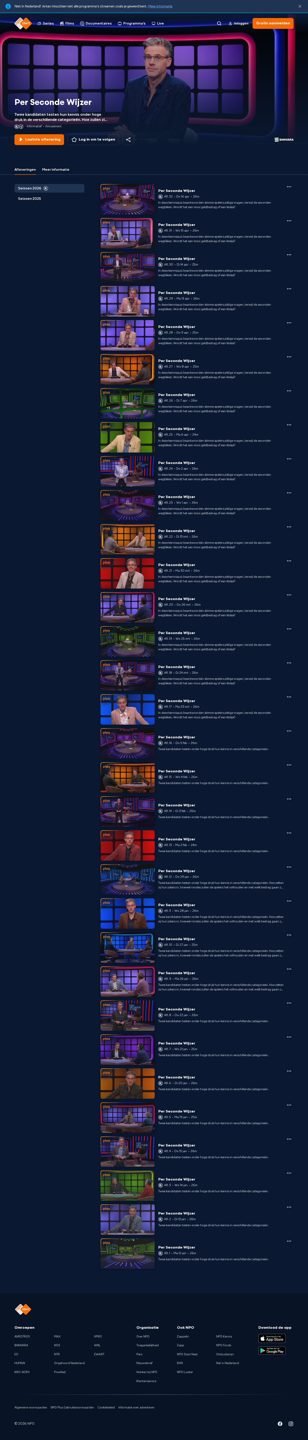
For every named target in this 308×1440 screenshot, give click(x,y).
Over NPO (142, 1336)
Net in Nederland (227, 1363)
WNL (97, 1345)
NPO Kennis (224, 1336)
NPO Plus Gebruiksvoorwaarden (72, 1407)
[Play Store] (271, 1351)
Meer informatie (160, 6)
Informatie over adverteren (136, 1407)
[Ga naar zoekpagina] (219, 23)
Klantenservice (146, 1381)
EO (16, 1354)
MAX (57, 1336)
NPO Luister (185, 1372)
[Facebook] (280, 1424)
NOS (57, 1345)
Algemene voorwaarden (30, 1407)
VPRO (98, 1336)
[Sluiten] (300, 6)
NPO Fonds (223, 1345)
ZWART (99, 1354)
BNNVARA (21, 1345)
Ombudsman (225, 1354)
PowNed (60, 1372)
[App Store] (271, 1338)
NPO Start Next (187, 1354)
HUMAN (19, 1363)
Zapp (180, 1345)
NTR (57, 1354)
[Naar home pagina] (23, 23)
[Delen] (128, 139)
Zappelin (183, 1336)
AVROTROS (22, 1336)
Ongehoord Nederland (69, 1363)
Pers (139, 1354)
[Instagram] (291, 1424)
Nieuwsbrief (144, 1363)
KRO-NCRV (22, 1372)
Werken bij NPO (146, 1372)
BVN (180, 1363)
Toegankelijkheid (147, 1345)
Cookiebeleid (106, 1407)
